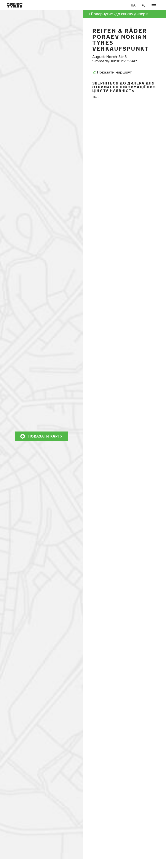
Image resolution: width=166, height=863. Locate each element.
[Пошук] (143, 5)
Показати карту (45, 436)
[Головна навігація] (154, 5)
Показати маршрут (114, 72)
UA (133, 5)
